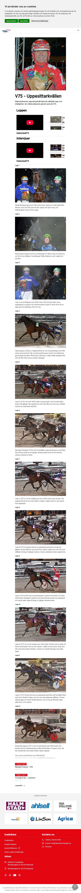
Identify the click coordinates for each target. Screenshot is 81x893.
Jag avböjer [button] (24, 21)
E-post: (58, 843)
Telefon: (53, 840)
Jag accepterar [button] (11, 21)
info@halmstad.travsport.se (46, 758)
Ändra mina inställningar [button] (39, 21)
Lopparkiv (18, 785)
